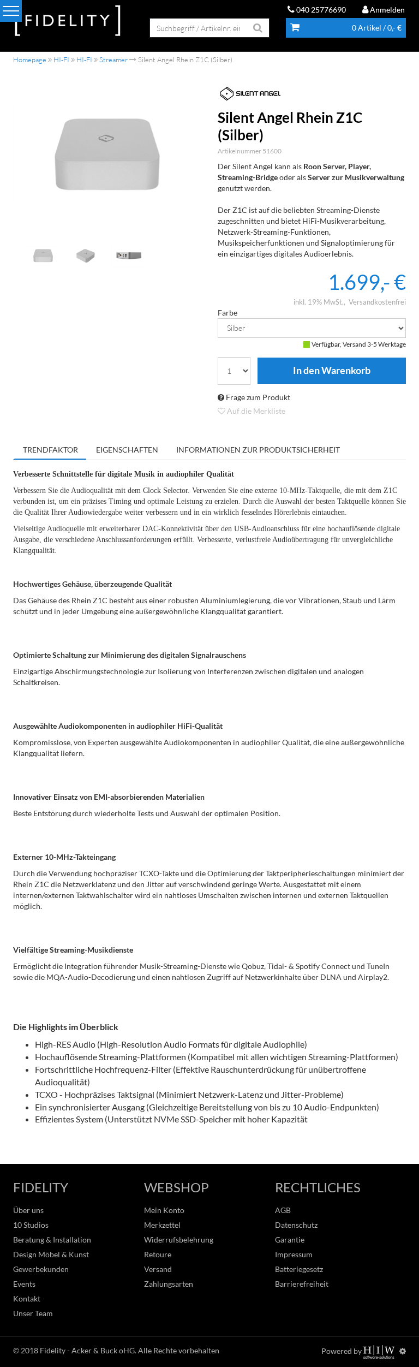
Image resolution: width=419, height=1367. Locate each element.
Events (24, 1283)
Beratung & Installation (52, 1239)
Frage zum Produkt (257, 397)
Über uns (28, 1210)
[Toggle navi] (11, 11)
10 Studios (31, 1224)
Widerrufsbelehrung (178, 1239)
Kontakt (26, 1298)
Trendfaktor (50, 449)
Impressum (294, 1254)
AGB (283, 1210)
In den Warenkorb (332, 371)
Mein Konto (164, 1210)
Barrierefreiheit (301, 1283)
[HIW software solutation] (379, 1351)
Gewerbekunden (41, 1269)
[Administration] (402, 1351)
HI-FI (61, 59)
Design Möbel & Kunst (51, 1254)
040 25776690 (320, 9)
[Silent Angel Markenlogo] (312, 93)
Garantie (289, 1239)
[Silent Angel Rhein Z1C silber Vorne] (107, 154)
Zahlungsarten (168, 1283)
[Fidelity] (67, 21)
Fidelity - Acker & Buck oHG (87, 1350)
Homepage (29, 59)
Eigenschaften (127, 449)
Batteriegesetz (299, 1269)
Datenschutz (296, 1224)
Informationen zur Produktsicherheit (258, 449)
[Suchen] (258, 28)
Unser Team (33, 1313)
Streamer (113, 59)
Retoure (157, 1254)
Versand (158, 1269)
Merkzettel (162, 1224)
